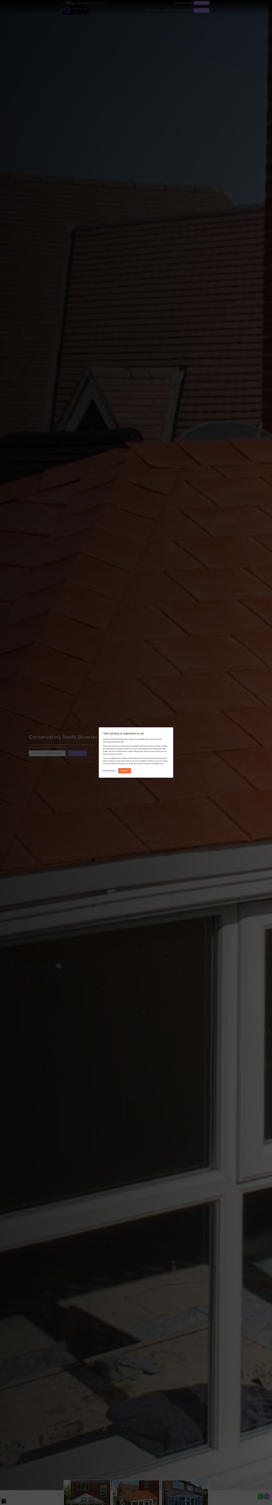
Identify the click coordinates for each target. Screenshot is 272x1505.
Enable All (124, 771)
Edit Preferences (109, 771)
